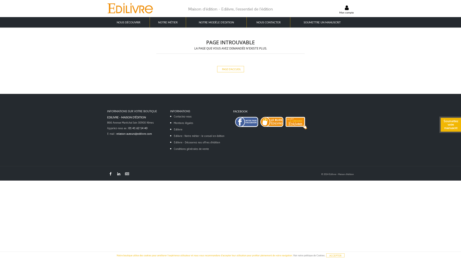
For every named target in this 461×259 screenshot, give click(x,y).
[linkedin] (118, 174)
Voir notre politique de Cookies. (309, 255)
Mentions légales (183, 123)
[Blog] (127, 174)
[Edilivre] (130, 8)
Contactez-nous (183, 116)
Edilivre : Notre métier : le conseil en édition (199, 136)
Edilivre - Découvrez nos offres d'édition (197, 142)
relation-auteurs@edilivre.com (134, 133)
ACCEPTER (335, 255)
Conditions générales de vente (191, 149)
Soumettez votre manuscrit (451, 125)
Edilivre (178, 129)
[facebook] (110, 174)
